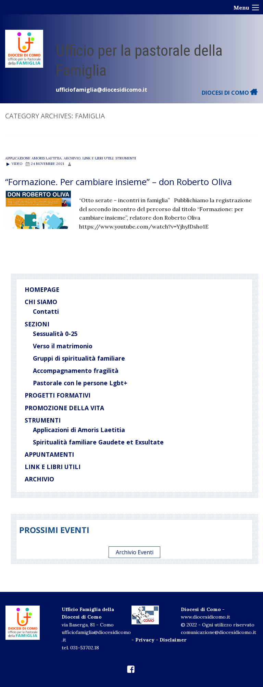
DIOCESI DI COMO (226, 92)
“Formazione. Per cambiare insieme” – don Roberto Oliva (118, 182)
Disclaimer (173, 640)
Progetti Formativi (57, 395)
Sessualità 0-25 (55, 333)
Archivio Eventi (134, 552)
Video (16, 163)
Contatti (46, 311)
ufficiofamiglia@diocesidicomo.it (101, 89)
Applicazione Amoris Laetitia (33, 158)
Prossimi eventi (54, 529)
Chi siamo (41, 302)
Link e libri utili (98, 158)
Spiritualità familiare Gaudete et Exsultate (98, 442)
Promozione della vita (64, 408)
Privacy (144, 640)
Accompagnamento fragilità (75, 370)
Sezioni (37, 324)
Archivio (72, 158)
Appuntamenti (49, 454)
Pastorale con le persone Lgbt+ (80, 383)
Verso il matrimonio (62, 346)
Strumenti (125, 158)
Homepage (42, 289)
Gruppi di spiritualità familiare (79, 358)
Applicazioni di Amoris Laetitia (79, 430)
